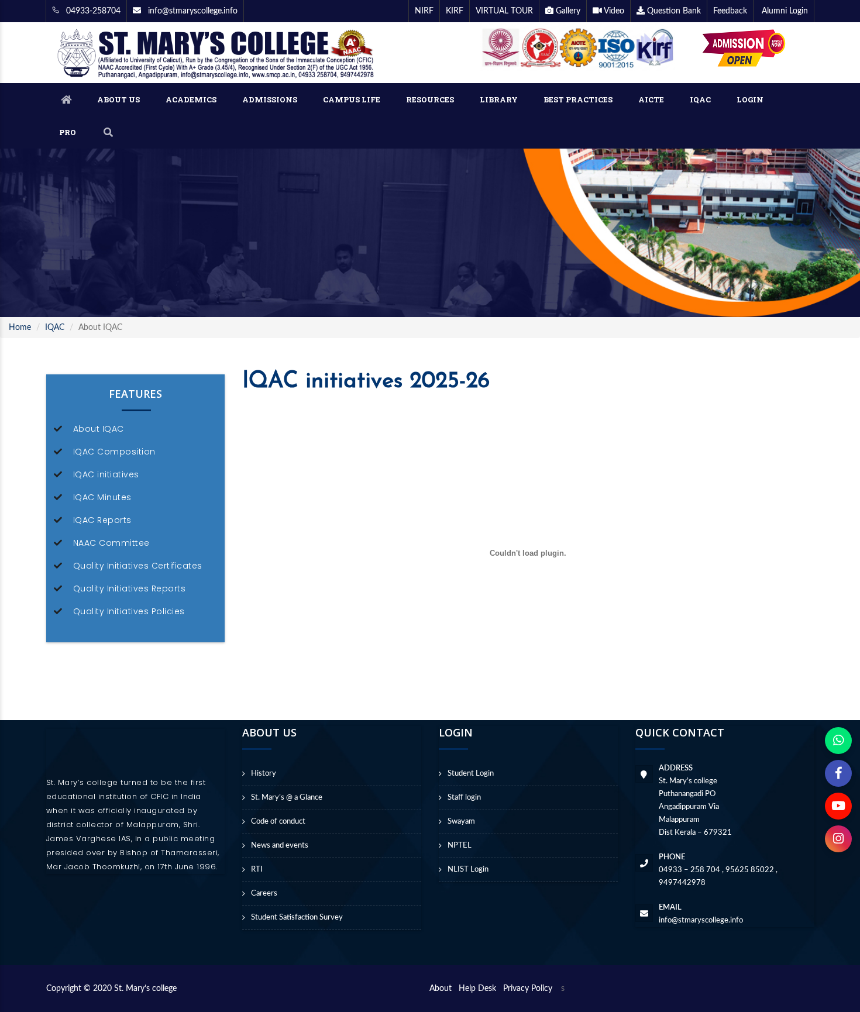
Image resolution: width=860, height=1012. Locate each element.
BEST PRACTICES (578, 99)
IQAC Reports (102, 520)
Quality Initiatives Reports (129, 588)
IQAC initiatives (106, 474)
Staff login (464, 797)
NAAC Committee (111, 543)
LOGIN (750, 99)
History (263, 773)
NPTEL (460, 845)
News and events (279, 845)
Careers (264, 893)
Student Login (471, 773)
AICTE (651, 99)
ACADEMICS (191, 99)
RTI (257, 869)
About (442, 989)
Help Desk (480, 989)
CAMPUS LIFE (351, 99)
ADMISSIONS (269, 99)
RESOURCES (430, 99)
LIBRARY (499, 99)
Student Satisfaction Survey (297, 917)
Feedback (730, 11)
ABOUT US (118, 99)
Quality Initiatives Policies (129, 611)
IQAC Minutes (102, 497)
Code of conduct (278, 821)
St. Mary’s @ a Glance (286, 797)
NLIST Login (468, 869)
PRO (67, 132)
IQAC (700, 99)
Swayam (461, 821)
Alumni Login (783, 11)
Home (20, 327)
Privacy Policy (527, 989)
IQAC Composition (114, 451)
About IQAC (98, 429)
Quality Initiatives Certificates (137, 566)
